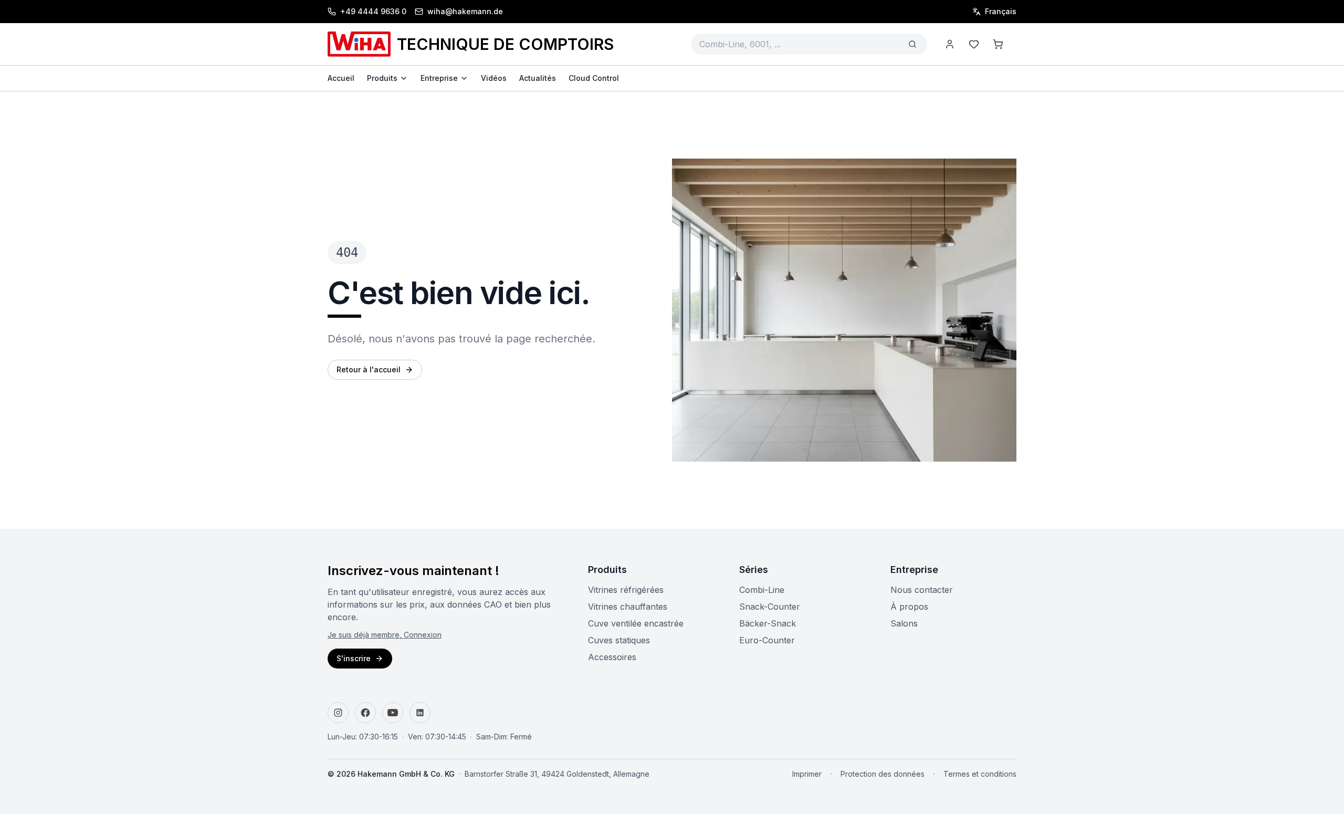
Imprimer (807, 773)
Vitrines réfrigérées (626, 590)
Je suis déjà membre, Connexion (385, 634)
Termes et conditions (979, 773)
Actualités (537, 78)
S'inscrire (354, 658)
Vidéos (494, 78)
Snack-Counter (769, 606)
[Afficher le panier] (998, 44)
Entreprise (914, 569)
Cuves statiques (619, 640)
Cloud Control (594, 78)
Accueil (341, 78)
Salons (904, 623)
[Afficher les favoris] (974, 44)
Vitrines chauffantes (627, 606)
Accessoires (612, 657)
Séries (753, 569)
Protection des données (883, 773)
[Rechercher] (912, 44)
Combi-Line (761, 590)
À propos (909, 606)
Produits (607, 569)
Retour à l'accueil (369, 369)
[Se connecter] (950, 44)
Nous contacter (921, 590)
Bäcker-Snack (767, 623)
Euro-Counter (767, 640)
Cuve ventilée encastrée (636, 623)
